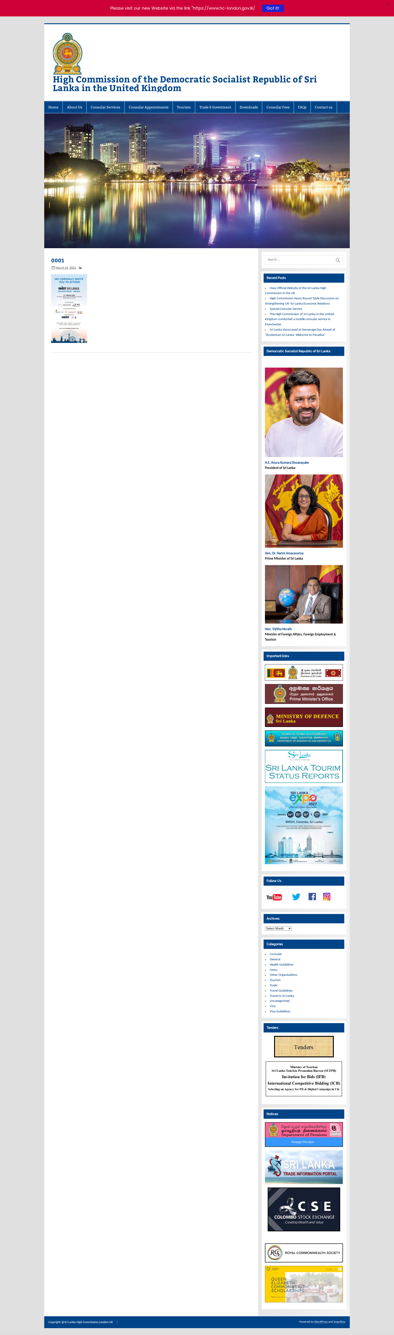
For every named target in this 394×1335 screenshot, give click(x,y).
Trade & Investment (215, 107)
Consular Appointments (148, 107)
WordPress (321, 1321)
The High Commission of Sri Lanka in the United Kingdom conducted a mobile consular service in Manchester (299, 320)
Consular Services (105, 107)
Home (53, 107)
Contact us (323, 107)
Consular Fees (278, 107)
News (273, 970)
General (275, 959)
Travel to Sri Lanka (282, 996)
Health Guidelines (281, 964)
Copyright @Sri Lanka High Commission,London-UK (80, 1322)
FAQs (302, 107)
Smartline (339, 1321)
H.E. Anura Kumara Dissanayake (287, 463)
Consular (276, 954)
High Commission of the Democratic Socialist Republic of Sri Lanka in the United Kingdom (185, 83)
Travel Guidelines (281, 991)
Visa (272, 1006)
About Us (74, 107)
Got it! (273, 8)
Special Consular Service (286, 309)
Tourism (184, 107)
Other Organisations (283, 975)
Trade (273, 985)
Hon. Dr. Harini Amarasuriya (284, 553)
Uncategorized (280, 1001)
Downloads (249, 107)
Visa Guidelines (280, 1011)
